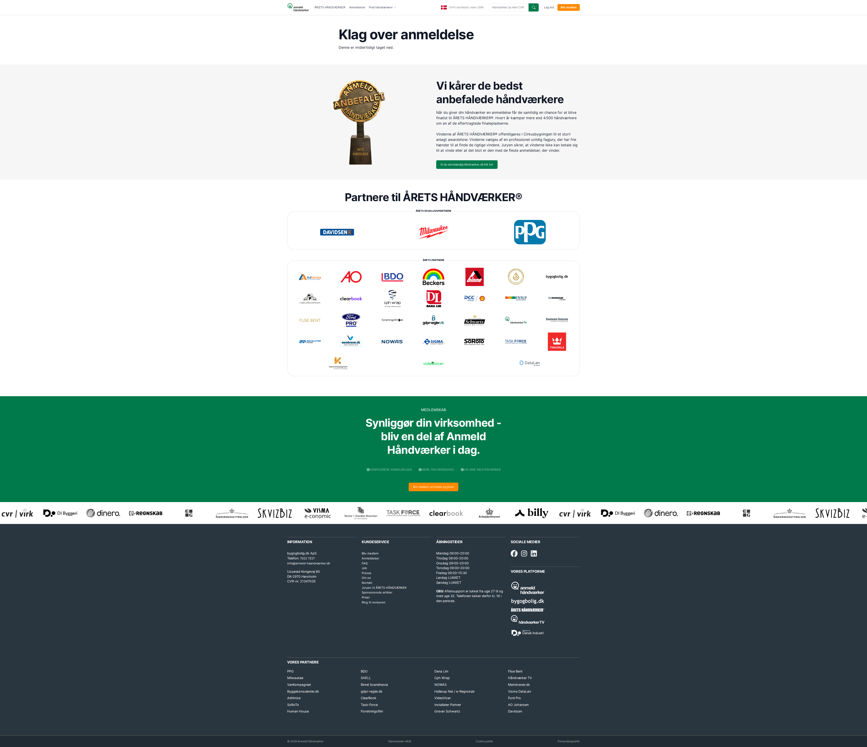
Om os (366, 577)
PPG (290, 671)
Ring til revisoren (373, 602)
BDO (364, 671)
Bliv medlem (569, 7)
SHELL (366, 678)
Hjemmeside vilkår (399, 741)
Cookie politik (484, 741)
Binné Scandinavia (374, 684)
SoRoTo (293, 705)
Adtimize (294, 698)
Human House (298, 711)
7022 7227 (307, 558)
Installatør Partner (447, 705)
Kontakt (367, 582)
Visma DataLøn (519, 691)
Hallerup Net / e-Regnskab (454, 691)
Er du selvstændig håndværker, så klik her (467, 164)
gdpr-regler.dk (371, 691)
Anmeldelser (357, 7)
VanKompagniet (299, 684)
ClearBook (368, 698)
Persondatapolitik (569, 741)
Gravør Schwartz (447, 711)
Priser (366, 597)
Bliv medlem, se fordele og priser (433, 487)
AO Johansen (518, 705)
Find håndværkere (381, 7)
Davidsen (515, 711)
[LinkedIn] (534, 554)
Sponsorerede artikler (377, 592)
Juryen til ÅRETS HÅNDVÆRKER (384, 587)
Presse (366, 573)
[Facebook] (514, 554)
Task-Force (369, 705)
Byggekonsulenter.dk (303, 691)
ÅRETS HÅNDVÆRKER (330, 7)
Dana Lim (441, 671)
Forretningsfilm (372, 711)
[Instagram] (524, 554)
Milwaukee (295, 678)
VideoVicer (442, 698)
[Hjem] (298, 7)
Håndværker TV (520, 678)
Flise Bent (515, 671)
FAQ (365, 563)
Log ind (549, 7)
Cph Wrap (442, 678)
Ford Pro (514, 698)
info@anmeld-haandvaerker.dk (308, 563)
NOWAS (440, 684)
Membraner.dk (519, 684)
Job (364, 568)
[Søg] (534, 7)
